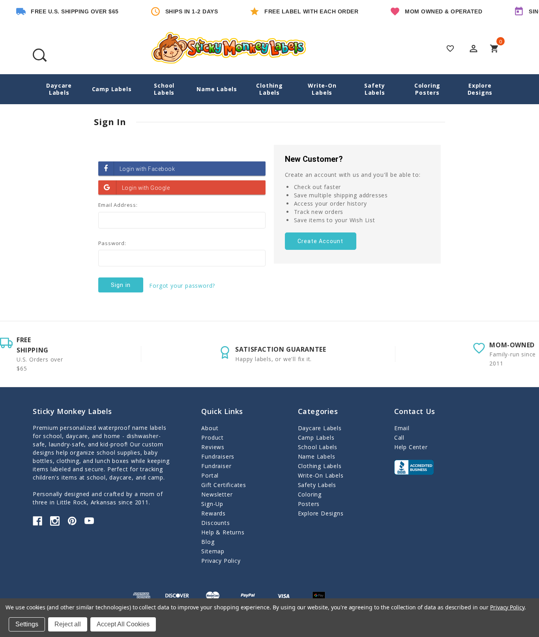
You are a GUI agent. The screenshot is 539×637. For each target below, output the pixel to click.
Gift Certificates (223, 485)
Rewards (213, 513)
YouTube (89, 521)
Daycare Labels (59, 89)
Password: (112, 243)
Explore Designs (480, 89)
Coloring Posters (427, 89)
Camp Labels (112, 89)
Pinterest (72, 521)
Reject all (67, 624)
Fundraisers (217, 456)
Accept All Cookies (123, 624)
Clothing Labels (269, 89)
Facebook (37, 521)
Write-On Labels (322, 89)
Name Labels (217, 89)
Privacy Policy (220, 560)
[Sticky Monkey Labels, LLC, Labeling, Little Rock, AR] (414, 467)
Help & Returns (222, 532)
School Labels (164, 89)
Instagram (55, 521)
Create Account (320, 241)
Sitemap (213, 551)
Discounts (215, 522)
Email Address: (118, 204)
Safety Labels (374, 89)
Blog (207, 541)
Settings (26, 624)
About (209, 428)
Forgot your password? (182, 285)
